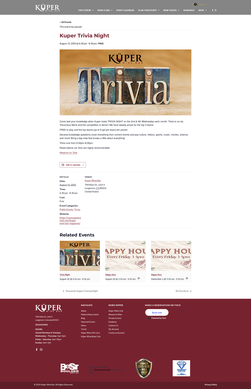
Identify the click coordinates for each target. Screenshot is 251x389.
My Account (114, 329)
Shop (201, 10)
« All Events (65, 22)
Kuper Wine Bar (93, 180)
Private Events (115, 318)
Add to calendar (73, 165)
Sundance (189, 10)
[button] (157, 312)
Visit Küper (84, 10)
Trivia (77, 209)
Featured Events (88, 322)
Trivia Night (65, 274)
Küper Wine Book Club (90, 336)
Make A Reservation (90, 314)
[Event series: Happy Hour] (138, 278)
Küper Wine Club (116, 311)
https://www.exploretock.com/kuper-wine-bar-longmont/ (70, 220)
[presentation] (80, 256)
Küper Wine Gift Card (90, 333)
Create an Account (116, 333)
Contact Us (113, 325)
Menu (83, 325)
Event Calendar (125, 10)
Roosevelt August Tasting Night (81, 290)
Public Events (66, 209)
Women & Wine (115, 314)
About (83, 311)
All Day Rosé (182, 290)
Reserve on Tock (68, 152)
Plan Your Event (147, 10)
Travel (84, 329)
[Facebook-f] (36, 349)
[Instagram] (41, 349)
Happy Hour (110, 274)
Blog (83, 318)
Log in (202, 4)
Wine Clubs (103, 10)
